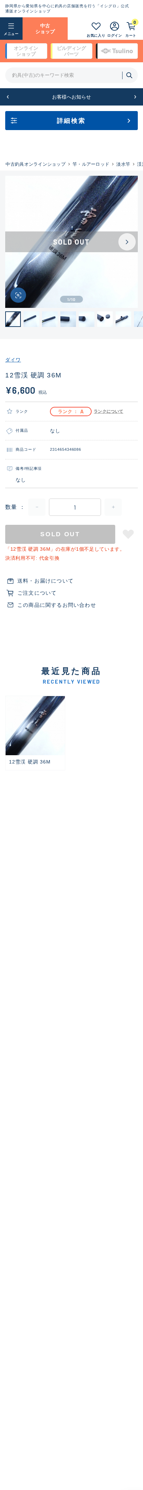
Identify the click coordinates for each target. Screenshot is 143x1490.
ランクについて (108, 411)
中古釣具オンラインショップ (35, 164)
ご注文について (37, 593)
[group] (35, 733)
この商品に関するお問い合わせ (56, 605)
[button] (7, 97)
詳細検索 (71, 120)
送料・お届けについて (45, 581)
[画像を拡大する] (18, 295)
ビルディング (71, 51)
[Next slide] (127, 241)
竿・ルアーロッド (91, 164)
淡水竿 (123, 164)
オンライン (26, 51)
